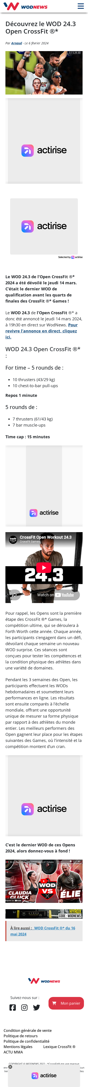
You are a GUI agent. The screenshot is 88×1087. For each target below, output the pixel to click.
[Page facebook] (12, 1008)
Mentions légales (18, 1046)
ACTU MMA (13, 1052)
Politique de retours (21, 1035)
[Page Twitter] (36, 1008)
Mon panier (70, 1003)
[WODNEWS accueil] (25, 6)
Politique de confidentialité (26, 1041)
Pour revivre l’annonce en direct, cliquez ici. (41, 331)
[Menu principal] (80, 6)
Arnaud (16, 43)
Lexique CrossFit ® (59, 1046)
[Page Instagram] (24, 1008)
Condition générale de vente (28, 1030)
